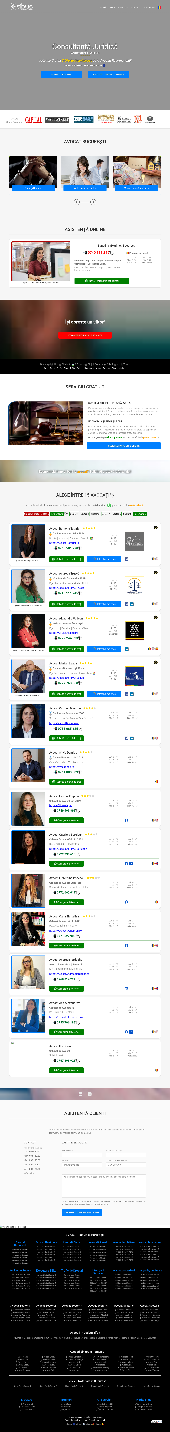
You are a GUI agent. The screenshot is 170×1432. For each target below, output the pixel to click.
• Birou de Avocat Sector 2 (20, 1278)
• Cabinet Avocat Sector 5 (98, 1258)
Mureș (98, 368)
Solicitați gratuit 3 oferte (108, 74)
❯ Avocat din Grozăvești (150, 1318)
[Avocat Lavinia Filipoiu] (28, 809)
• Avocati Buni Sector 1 (124, 1247)
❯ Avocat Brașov (48, 1359)
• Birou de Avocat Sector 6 (20, 1289)
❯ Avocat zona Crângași (150, 1312)
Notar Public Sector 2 (48, 1386)
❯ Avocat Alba (22, 1357)
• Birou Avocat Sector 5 (72, 1286)
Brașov (81, 364)
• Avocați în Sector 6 (20, 1263)
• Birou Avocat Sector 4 (72, 1283)
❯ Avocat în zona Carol (97, 1312)
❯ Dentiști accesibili (104, 1404)
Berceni (27, 1338)
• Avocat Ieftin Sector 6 (149, 1260)
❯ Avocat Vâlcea (152, 1367)
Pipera (124, 1338)
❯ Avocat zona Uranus (123, 1320)
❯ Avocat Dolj (74, 1362)
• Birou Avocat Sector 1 (72, 1275)
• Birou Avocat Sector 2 (72, 1278)
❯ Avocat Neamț (126, 1357)
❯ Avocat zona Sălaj (124, 1318)
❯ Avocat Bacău (22, 1365)
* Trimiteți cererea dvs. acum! (81, 1212)
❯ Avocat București (48, 1362)
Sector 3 (95, 514)
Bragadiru (38, 1338)
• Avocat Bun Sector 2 (46, 1249)
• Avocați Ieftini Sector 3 (46, 1280)
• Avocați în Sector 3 (20, 1255)
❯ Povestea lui (27, 1404)
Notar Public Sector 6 (151, 1386)
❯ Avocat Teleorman (151, 1359)
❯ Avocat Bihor (22, 1367)
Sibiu (114, 368)
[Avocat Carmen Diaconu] (28, 721)
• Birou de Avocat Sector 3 (20, 1280)
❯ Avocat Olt (126, 1359)
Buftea (48, 1338)
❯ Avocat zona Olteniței (98, 1315)
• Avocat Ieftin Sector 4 (149, 1254)
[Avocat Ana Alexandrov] (28, 1016)
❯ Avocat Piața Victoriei (20, 1320)
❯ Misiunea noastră (27, 1407)
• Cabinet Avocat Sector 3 (98, 1252)
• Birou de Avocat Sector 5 (20, 1286)
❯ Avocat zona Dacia (46, 1310)
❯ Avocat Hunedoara (100, 1357)
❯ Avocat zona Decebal (72, 1310)
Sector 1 (74, 514)
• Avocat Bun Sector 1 (46, 1247)
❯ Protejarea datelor (143, 1407)
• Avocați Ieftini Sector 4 (46, 1283)
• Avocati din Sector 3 (72, 1252)
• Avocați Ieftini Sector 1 (46, 1275)
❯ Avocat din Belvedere (149, 1310)
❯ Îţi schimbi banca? (104, 1409)
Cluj (90, 364)
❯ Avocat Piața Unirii (72, 1318)
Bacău (59, 368)
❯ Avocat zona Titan (72, 1315)
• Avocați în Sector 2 (20, 1252)
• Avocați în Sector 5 (20, 1260)
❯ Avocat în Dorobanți (20, 1312)
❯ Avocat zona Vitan (72, 1320)
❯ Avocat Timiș (151, 1362)
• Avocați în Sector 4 (20, 1258)
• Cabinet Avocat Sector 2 (98, 1250)
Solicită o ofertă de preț (68, 559)
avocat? (104, 471)
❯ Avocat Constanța (74, 1357)
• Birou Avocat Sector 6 (72, 1288)
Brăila (72, 368)
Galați (79, 368)
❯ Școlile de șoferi (104, 1407)
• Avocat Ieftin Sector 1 (149, 1246)
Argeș (52, 368)
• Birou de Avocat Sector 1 (20, 1275)
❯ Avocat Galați (74, 1365)
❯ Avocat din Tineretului (98, 1318)
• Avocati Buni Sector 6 (124, 1260)
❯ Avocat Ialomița (99, 1359)
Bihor (66, 368)
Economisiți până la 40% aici (85, 335)
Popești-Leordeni (137, 1338)
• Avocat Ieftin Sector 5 (149, 1257)
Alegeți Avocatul (61, 74)
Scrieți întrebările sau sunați (104, 280)
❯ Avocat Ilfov (100, 1365)
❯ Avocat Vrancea (151, 1370)
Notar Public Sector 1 (22, 1386)
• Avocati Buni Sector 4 (124, 1254)
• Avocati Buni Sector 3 (124, 1252)
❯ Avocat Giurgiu (74, 1367)
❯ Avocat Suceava (151, 1357)
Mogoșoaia (89, 1338)
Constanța (100, 364)
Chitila (67, 1338)
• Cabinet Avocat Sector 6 (98, 1261)
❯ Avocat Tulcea (152, 1365)
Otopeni (101, 1338)
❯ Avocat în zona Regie (149, 1320)
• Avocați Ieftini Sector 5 (46, 1286)
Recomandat (140, 514)
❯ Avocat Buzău (48, 1365)
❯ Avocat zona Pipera (46, 1318)
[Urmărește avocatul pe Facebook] (127, 559)
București (45, 364)
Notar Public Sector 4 (100, 1386)
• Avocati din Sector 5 (72, 1257)
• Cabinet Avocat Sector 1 (98, 1247)
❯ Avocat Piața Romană (20, 1318)
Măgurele (77, 1338)
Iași (118, 364)
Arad (46, 368)
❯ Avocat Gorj (74, 1370)
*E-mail (65, 1160)
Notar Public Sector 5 (126, 1386)
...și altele (121, 368)
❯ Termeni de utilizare (143, 1404)
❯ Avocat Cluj (48, 1370)
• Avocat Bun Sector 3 (46, 1252)
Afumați (17, 1338)
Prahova (106, 368)
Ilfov (56, 364)
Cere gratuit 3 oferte (68, 820)
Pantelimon (112, 1338)
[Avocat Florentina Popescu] (28, 891)
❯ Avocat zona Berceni (98, 1310)
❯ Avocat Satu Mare (126, 1367)
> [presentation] (93, 202)
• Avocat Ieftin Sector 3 (149, 1252)
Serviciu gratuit (119, 7)
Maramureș (89, 368)
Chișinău (66, 364)
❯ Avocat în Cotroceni (124, 1310)
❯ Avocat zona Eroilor (124, 1312)
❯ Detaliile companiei (143, 1409)
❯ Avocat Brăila (48, 1357)
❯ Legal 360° (65, 1409)
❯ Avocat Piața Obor (46, 1315)
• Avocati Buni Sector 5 (124, 1257)
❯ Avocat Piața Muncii (46, 1312)
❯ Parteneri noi (65, 1407)
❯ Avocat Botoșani (22, 1370)
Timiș (126, 364)
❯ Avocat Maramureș (100, 1367)
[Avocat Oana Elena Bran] (28, 929)
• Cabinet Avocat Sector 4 (98, 1255)
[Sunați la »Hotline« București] (40, 261)
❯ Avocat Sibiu (126, 1370)
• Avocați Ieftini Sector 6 (46, 1288)
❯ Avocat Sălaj (126, 1365)
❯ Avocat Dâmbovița (74, 1359)
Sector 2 (85, 514)
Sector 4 (106, 514)
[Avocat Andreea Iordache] (28, 972)
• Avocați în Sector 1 (20, 1250)
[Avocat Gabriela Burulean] (28, 847)
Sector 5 (117, 514)
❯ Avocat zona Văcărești (98, 1320)
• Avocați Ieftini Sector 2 (46, 1278)
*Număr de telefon (116, 1160)
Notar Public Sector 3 (74, 1386)
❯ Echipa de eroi (26, 1409)
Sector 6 (127, 514)
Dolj (111, 364)
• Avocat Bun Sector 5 (46, 1257)
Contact (136, 7)
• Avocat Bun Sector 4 (46, 1255)
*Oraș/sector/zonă (114, 1150)
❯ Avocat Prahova (125, 1362)
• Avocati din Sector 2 (72, 1249)
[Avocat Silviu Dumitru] (28, 765)
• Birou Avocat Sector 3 (72, 1280)
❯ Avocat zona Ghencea (150, 1315)
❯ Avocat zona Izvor (123, 1315)
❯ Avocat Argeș (22, 1362)
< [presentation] (77, 202)
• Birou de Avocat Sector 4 (20, 1283)
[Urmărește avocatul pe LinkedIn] (132, 604)
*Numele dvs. (68, 1150)
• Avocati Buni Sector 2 (124, 1249)
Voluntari (152, 1338)
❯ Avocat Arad (22, 1359)
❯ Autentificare (65, 1404)
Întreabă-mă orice (106, 559)
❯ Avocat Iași (100, 1362)
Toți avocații (57, 514)
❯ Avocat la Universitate (46, 1320)
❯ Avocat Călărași (48, 1367)
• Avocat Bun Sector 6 (46, 1260)
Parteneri (149, 7)
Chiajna (57, 1338)
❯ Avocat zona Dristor (72, 1312)
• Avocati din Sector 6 (72, 1260)
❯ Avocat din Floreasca (20, 1315)
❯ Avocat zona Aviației (20, 1310)
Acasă (103, 7)
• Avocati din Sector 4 (72, 1255)
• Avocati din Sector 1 (72, 1247)
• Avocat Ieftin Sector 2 (149, 1249)
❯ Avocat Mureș (100, 1370)
